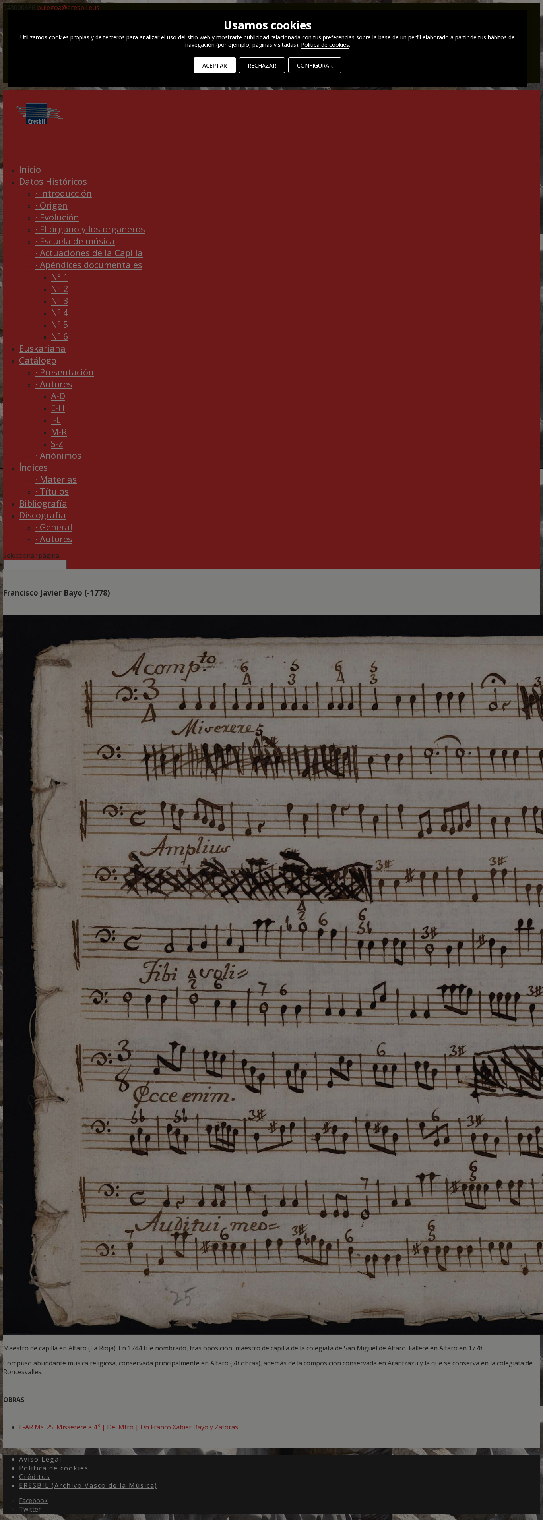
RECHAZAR (262, 65)
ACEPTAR (214, 65)
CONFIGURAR (315, 65)
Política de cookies (325, 44)
